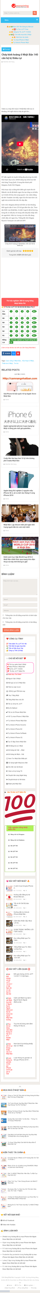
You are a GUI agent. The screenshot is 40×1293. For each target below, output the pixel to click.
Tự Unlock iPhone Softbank (17, 733)
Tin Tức (18, 1285)
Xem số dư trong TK (15, 771)
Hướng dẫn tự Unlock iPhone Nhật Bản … (21, 913)
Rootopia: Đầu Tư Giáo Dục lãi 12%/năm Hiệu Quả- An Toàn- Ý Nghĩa (22, 1190)
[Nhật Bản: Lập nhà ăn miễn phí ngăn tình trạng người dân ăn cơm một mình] (20, 513)
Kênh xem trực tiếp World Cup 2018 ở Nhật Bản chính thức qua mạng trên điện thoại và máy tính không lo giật (19, 559)
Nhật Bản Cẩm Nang (8, 62)
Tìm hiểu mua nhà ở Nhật (23, 35)
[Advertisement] (20, 85)
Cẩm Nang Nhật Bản (8, 1277)
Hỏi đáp (34, 1288)
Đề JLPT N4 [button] (14, 851)
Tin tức (16, 363)
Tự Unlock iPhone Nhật (21, 42)
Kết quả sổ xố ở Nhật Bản (16, 683)
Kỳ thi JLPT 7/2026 (16, 669)
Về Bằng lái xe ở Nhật (15, 746)
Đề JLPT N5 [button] (14, 846)
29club (4, 1237)
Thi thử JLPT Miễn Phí (17, 671)
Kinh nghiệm (29, 1285)
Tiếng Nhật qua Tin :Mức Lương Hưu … (22, 948)
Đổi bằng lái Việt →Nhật (16, 750)
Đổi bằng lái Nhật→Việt (16, 754)
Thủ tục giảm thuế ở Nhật (17, 664)
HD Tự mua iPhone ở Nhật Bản (18, 716)
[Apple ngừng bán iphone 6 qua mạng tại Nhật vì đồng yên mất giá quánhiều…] (20, 414)
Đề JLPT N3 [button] (14, 857)
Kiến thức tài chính (22, 37)
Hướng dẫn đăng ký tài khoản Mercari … (22, 896)
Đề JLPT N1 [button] (14, 868)
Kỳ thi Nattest (12, 708)
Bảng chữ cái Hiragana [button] (17, 834)
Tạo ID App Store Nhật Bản (16, 742)
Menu (6, 20)
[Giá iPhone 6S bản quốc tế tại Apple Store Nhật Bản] (20, 382)
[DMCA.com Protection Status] (5, 1292)
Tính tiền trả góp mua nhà (17, 646)
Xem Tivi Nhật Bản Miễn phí (17, 758)
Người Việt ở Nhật (14, 679)
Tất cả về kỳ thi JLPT (15, 704)
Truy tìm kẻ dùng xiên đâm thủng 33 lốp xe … (23, 1025)
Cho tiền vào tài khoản (15, 767)
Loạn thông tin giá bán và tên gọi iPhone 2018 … (23, 1059)
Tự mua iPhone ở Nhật (21, 40)
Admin (7, 399)
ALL (34, 311)
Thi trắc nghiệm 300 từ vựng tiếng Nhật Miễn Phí (19, 302)
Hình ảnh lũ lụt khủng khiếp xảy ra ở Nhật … (23, 1045)
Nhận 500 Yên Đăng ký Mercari (23, 27)
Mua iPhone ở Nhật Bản (17, 667)
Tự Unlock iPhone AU (15, 729)
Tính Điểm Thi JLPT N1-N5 (18, 644)
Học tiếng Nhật (23, 1288)
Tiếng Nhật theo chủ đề (16, 700)
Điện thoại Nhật (10, 1288)
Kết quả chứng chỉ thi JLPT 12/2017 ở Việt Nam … (23, 975)
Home (10, 1285)
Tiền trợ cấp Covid (14, 687)
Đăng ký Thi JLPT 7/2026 (22, 32)
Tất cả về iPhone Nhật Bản (17, 712)
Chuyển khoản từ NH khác (16, 779)
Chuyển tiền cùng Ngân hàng (17, 775)
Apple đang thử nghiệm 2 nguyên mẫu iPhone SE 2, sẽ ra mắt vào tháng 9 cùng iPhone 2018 (19, 493)
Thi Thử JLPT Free (22, 29)
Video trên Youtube (8, 1225)
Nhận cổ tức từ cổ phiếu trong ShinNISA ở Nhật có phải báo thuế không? (23, 1166)
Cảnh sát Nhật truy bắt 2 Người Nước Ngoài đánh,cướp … (22, 1000)
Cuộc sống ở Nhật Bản (13, 361)
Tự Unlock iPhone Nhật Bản (17, 721)
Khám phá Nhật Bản (14, 784)
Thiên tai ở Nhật (7, 363)
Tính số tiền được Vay (16, 648)
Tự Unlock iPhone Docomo (17, 725)
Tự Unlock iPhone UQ (15, 737)
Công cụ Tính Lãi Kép (16, 650)
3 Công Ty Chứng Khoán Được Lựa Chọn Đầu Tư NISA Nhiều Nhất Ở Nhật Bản (23, 1197)
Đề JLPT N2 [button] (14, 863)
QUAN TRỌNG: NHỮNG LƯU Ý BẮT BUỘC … (24, 930)
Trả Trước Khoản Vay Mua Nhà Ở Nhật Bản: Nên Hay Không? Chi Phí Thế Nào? (23, 1104)
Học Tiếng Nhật (13, 695)
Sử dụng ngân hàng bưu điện (18, 763)
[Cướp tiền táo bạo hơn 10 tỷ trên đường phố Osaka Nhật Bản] (20, 447)
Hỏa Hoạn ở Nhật (28, 361)
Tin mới (7, 49)
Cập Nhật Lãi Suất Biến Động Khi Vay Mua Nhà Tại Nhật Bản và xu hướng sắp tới (22, 1135)
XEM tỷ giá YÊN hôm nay (16, 691)
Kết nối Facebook (8, 1220)
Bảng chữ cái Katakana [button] (17, 840)
